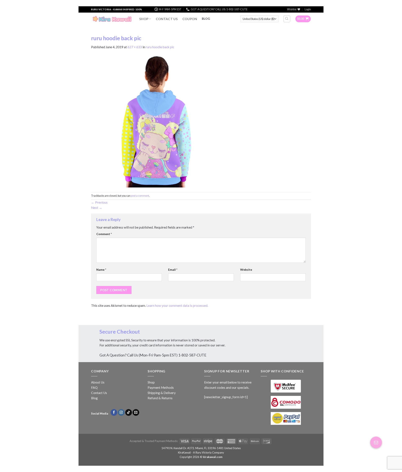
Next (96, 207)
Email (172, 269)
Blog (94, 398)
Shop (143, 19)
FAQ (94, 387)
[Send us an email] (136, 412)
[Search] (286, 19)
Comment (104, 234)
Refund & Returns (160, 398)
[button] (376, 442)
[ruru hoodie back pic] (156, 120)
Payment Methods (161, 387)
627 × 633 (135, 47)
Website (246, 269)
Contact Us (167, 19)
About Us (97, 382)
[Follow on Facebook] (114, 412)
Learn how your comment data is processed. (177, 305)
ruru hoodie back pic (160, 47)
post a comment (140, 195)
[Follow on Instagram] (121, 412)
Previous (99, 202)
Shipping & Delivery (162, 393)
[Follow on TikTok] (128, 412)
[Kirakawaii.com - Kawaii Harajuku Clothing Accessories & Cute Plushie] (112, 18)
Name (101, 269)
